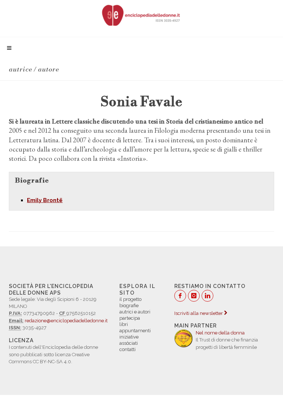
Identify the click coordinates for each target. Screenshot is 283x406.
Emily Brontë (45, 200)
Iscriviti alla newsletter (199, 313)
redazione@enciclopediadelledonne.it (66, 320)
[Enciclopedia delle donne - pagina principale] (141, 15)
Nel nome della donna (220, 333)
